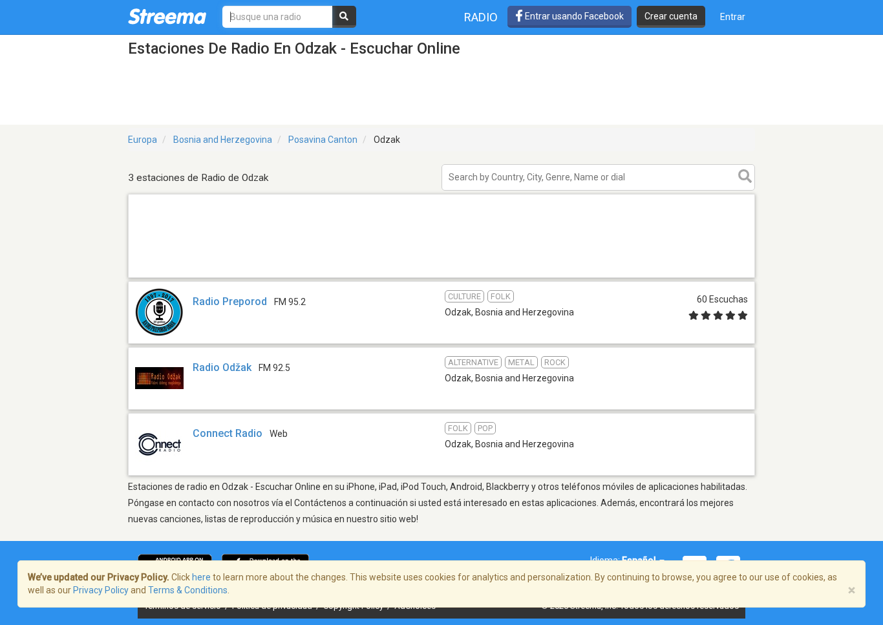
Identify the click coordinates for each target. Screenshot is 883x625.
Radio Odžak (222, 367)
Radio (481, 17)
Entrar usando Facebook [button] (573, 16)
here (201, 577)
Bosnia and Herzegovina (222, 139)
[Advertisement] (441, 277)
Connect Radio (227, 433)
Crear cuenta (670, 16)
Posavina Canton (322, 139)
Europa (142, 139)
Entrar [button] (732, 17)
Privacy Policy (101, 590)
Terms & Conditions (188, 590)
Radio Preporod (230, 301)
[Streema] (167, 16)
